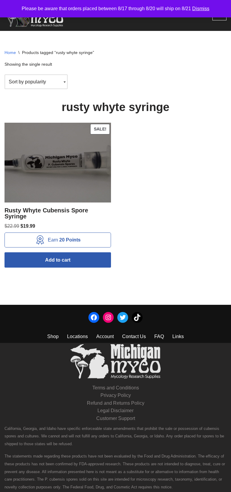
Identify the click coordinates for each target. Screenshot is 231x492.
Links (178, 336)
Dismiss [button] (200, 8)
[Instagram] (108, 317)
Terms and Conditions (115, 387)
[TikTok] (137, 317)
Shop (53, 336)
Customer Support (115, 418)
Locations (77, 336)
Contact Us (134, 336)
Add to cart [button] (57, 259)
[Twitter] (122, 317)
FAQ (159, 336)
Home (10, 52)
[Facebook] (93, 317)
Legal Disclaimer (115, 410)
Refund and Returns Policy (115, 403)
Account (105, 336)
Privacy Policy (115, 395)
